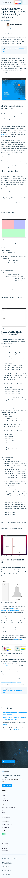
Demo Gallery (5, 843)
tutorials (6, 625)
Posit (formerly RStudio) (7, 824)
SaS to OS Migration (6, 817)
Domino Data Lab (5, 827)
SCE (2, 810)
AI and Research (5, 793)
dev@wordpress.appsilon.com (8, 665)
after (21, 639)
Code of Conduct (5, 800)
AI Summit (4, 833)
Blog (3, 841)
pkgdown (12, 608)
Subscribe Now (7, 785)
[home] (7, 2)
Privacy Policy (5, 798)
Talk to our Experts (8, 762)
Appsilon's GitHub (5, 850)
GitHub (6, 663)
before (16, 639)
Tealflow (3, 812)
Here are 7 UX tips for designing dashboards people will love (14, 49)
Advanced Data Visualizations (8, 807)
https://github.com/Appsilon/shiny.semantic (11, 682)
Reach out (16, 730)
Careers (3, 795)
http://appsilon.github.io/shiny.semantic (10, 610)
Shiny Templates (5, 845)
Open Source (4, 848)
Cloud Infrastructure (6, 815)
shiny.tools (5, 724)
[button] (24, 2)
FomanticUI (4, 134)
